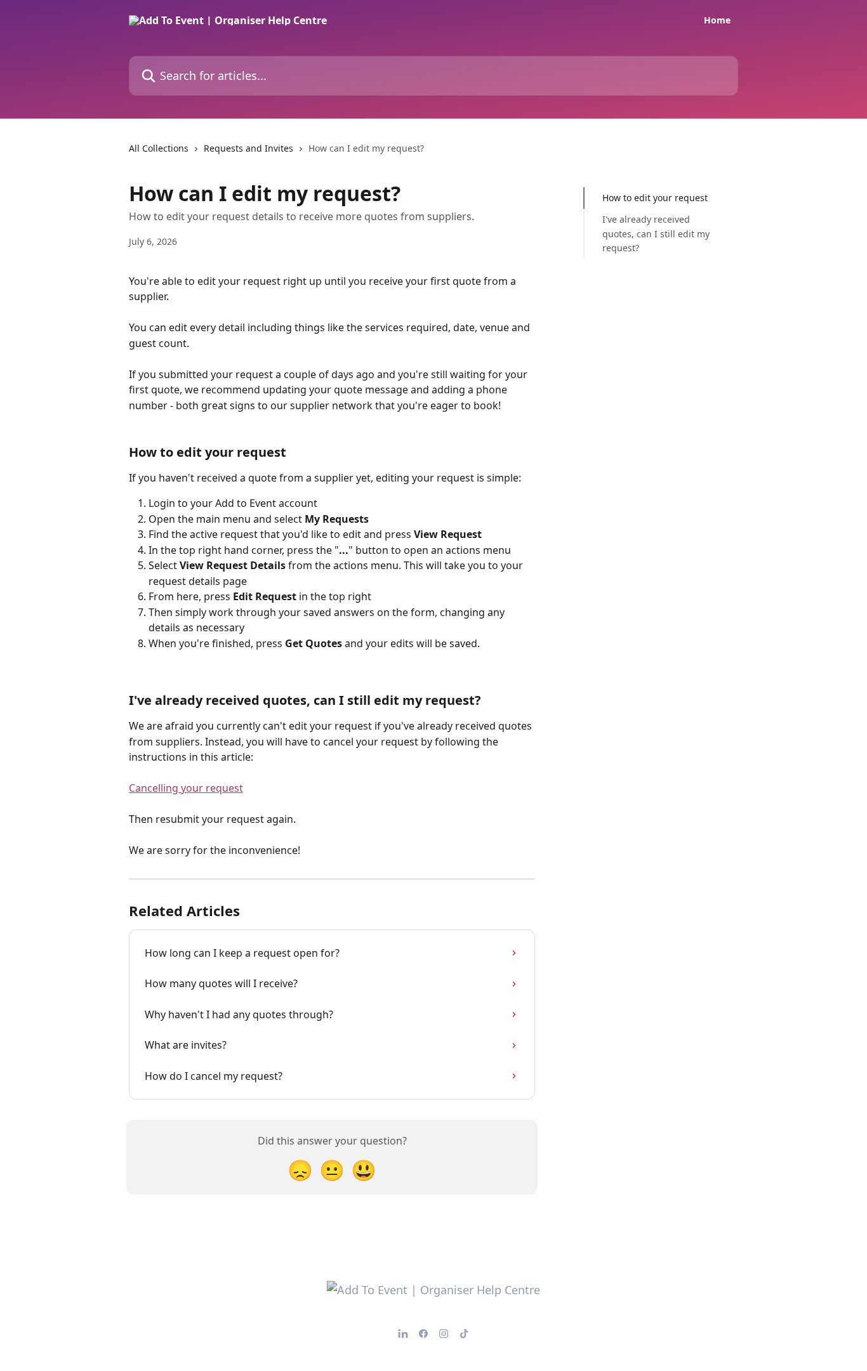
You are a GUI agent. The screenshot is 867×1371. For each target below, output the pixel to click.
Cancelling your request (186, 788)
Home (717, 20)
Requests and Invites (248, 148)
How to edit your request (655, 198)
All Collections (159, 148)
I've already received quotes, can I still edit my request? (656, 233)
